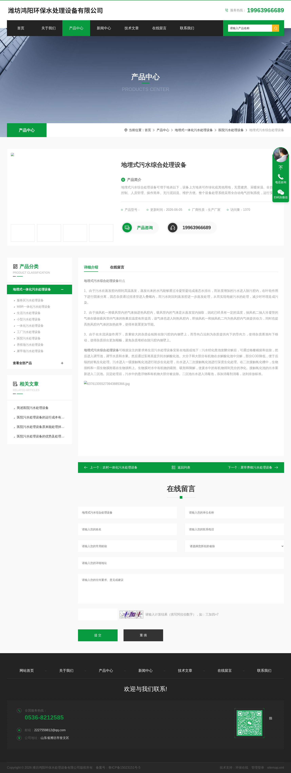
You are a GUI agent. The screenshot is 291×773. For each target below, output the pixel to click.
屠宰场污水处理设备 (30, 351)
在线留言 (159, 28)
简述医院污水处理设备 (32, 407)
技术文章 (132, 28)
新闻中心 (104, 28)
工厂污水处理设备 (29, 332)
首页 (20, 28)
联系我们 (187, 28)
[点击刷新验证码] (131, 614)
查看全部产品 (22, 363)
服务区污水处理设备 (30, 300)
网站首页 (27, 671)
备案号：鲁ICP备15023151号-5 (118, 767)
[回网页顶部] (281, 168)
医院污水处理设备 (231, 130)
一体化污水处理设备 (30, 325)
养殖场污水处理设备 (30, 344)
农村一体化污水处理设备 (120, 467)
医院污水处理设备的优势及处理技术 (41, 436)
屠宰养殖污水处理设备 (256, 467)
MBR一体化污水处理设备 (33, 306)
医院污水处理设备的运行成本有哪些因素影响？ (41, 417)
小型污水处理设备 (29, 319)
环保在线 (242, 767)
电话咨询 (280, 182)
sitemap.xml (275, 767)
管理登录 (257, 767)
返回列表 (184, 467)
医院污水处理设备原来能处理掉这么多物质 (41, 426)
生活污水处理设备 (29, 313)
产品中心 (76, 28)
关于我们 (48, 28)
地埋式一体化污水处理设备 (194, 130)
